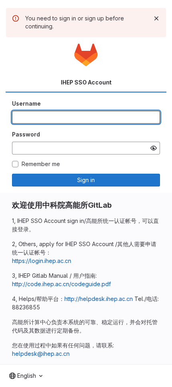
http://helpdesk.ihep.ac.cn (98, 298)
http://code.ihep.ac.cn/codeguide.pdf (61, 284)
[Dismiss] (156, 18)
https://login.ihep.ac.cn (41, 260)
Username (26, 103)
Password (26, 134)
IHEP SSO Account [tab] (86, 82)
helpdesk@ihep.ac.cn (41, 353)
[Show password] (153, 148)
